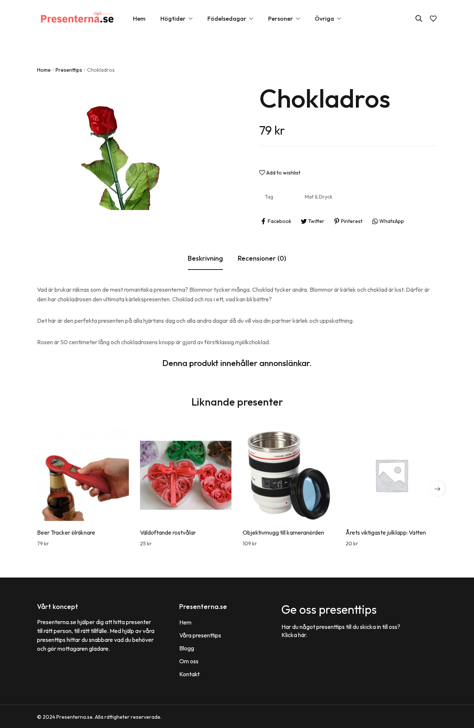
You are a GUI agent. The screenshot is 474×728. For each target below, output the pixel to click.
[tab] (205, 259)
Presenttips (69, 70)
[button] (437, 488)
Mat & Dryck (319, 196)
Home (44, 70)
